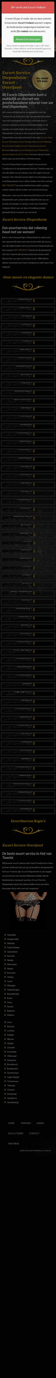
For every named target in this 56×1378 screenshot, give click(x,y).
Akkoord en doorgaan (28, 39)
